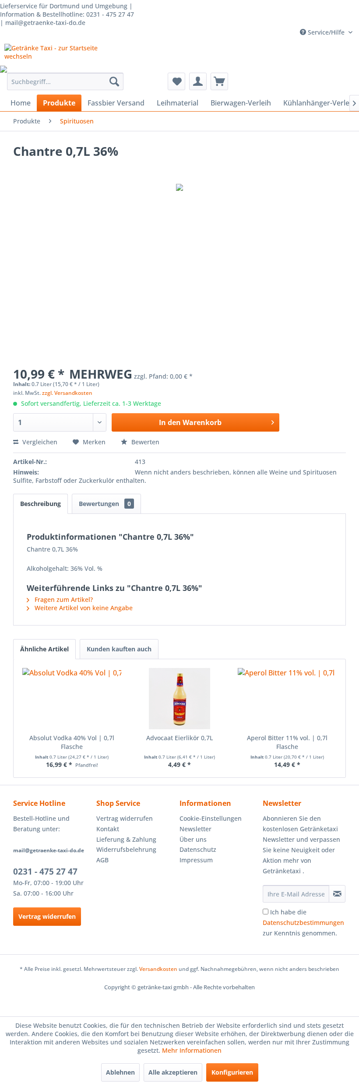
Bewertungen (105, 503)
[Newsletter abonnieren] (337, 894)
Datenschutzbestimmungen (303, 922)
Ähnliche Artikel (44, 649)
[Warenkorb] (219, 81)
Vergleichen (39, 442)
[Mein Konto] (198, 81)
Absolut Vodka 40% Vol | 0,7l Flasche (71, 742)
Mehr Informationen (192, 1050)
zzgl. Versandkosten (67, 393)
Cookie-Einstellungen (211, 818)
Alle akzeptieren (172, 1072)
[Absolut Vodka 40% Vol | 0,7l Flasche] (71, 698)
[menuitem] (65, 81)
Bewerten (144, 442)
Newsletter (195, 829)
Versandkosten (158, 969)
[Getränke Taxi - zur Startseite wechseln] (54, 55)
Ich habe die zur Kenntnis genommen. (303, 922)
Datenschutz (198, 849)
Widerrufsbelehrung (126, 849)
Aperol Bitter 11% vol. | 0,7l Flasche (287, 742)
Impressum (196, 860)
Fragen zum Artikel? (63, 599)
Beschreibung (40, 503)
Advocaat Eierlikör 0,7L (179, 738)
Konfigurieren (232, 1072)
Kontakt (107, 829)
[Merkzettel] (176, 81)
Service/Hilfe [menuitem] (326, 32)
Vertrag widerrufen (47, 916)
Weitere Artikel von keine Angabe (83, 608)
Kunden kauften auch (119, 649)
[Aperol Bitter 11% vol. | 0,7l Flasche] (287, 698)
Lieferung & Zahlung (126, 839)
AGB (102, 860)
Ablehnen (120, 1072)
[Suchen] (114, 81)
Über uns (193, 839)
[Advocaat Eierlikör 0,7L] (179, 698)
